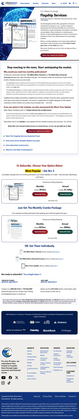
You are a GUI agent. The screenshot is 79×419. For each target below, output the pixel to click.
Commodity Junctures (57, 363)
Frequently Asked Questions (70, 380)
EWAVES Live (57, 370)
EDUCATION (44, 348)
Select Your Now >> (53, 55)
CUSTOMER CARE (70, 372)
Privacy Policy (47, 396)
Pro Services (57, 351)
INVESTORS (70, 348)
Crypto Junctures (56, 359)
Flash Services (58, 367)
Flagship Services (69, 351)
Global (29, 354)
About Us (37, 396)
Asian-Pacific (31, 379)
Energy (29, 365)
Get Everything (71, 366)
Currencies (30, 360)
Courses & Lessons (43, 359)
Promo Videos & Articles (45, 372)
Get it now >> (54, 266)
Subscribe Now (40, 194)
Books (42, 355)
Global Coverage (69, 356)
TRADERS (56, 348)
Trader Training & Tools (45, 363)
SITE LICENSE (71, 363)
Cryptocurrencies (32, 369)
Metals (29, 363)
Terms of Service (60, 396)
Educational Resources (44, 351)
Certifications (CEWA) (44, 368)
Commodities (31, 373)
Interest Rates (31, 357)
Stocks (29, 351)
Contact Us (70, 376)
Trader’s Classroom (57, 354)
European (30, 376)
